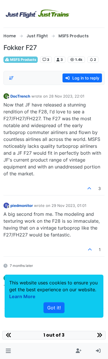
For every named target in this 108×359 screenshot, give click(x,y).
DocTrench (20, 96)
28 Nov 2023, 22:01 (66, 96)
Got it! (54, 308)
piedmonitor (21, 205)
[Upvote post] (89, 188)
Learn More (22, 296)
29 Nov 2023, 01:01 (69, 205)
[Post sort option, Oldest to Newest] (11, 78)
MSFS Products (22, 59)
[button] (8, 351)
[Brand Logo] (38, 14)
